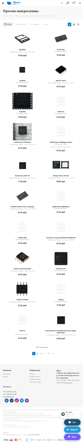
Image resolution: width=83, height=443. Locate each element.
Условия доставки (35, 379)
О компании (6, 374)
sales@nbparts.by (12, 425)
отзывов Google (34, 435)
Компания (7, 370)
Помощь (32, 374)
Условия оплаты (34, 376)
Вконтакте (7, 400)
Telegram (22, 400)
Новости (5, 376)
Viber (27, 400)
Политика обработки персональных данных (16, 427)
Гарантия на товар (35, 382)
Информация (35, 370)
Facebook (12, 400)
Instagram (17, 400)
